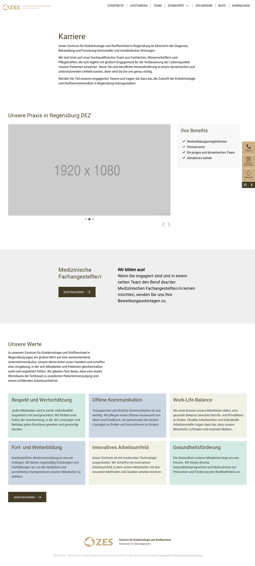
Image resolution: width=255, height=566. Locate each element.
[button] (86, 219)
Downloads (241, 5)
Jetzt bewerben (24, 497)
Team (158, 5)
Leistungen (138, 5)
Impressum (166, 555)
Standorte (176, 5)
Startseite (116, 5)
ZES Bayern (204, 5)
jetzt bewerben (74, 292)
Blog (222, 5)
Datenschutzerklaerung (188, 555)
